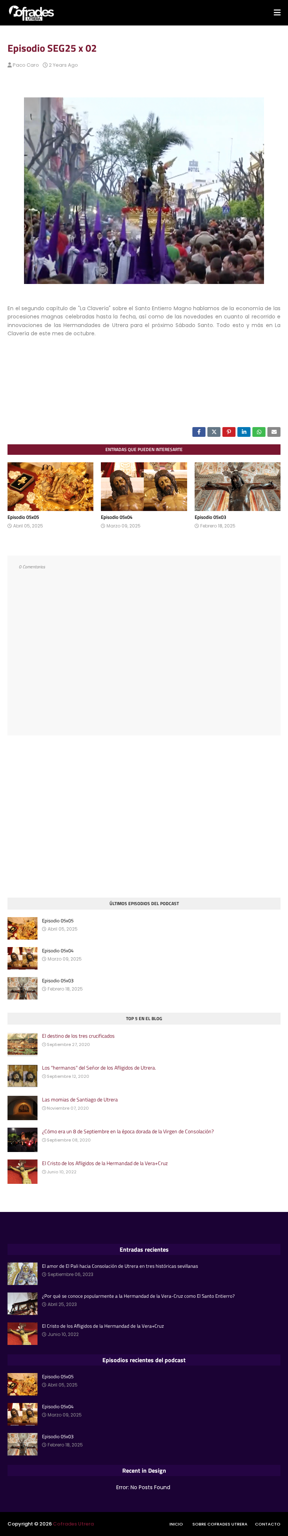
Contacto (267, 1524)
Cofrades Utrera (73, 1523)
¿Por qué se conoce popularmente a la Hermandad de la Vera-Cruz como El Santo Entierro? (138, 1296)
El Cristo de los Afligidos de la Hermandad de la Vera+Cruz (105, 1163)
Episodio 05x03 (210, 517)
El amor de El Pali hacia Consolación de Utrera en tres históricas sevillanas (120, 1266)
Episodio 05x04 (116, 517)
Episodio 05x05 (23, 517)
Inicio (176, 1524)
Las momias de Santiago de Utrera (80, 1099)
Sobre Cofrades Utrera (220, 1524)
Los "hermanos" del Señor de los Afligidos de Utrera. (99, 1067)
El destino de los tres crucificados (78, 1036)
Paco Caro (26, 65)
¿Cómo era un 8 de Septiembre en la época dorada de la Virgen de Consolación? (128, 1131)
